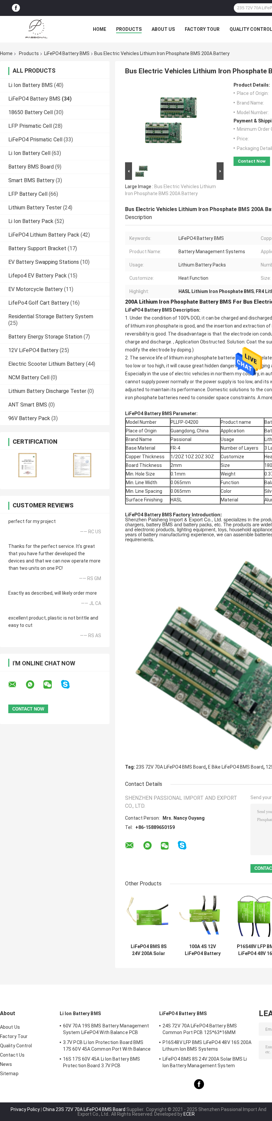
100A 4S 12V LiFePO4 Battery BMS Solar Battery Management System (203, 950)
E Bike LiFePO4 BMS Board (235, 767)
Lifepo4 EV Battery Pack (37, 275)
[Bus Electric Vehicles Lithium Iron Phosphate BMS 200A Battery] (171, 121)
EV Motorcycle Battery (35, 289)
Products (129, 29)
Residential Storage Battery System (50, 316)
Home (99, 29)
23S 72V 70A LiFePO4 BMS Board (171, 767)
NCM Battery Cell (28, 377)
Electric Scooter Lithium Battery (46, 364)
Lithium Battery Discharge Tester (47, 391)
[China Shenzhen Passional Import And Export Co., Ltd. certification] (27, 465)
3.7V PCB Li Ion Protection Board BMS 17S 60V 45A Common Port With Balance (107, 1046)
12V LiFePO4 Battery (33, 350)
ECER (189, 1114)
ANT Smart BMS (27, 405)
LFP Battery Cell (27, 194)
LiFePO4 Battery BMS (67, 53)
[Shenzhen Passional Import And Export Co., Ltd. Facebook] (16, 8)
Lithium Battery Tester (35, 207)
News (6, 1064)
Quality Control (16, 1045)
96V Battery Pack (29, 418)
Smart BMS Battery (31, 180)
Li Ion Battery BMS (30, 85)
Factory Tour (202, 29)
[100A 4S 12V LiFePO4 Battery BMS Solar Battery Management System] (202, 917)
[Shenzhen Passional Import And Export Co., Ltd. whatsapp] (34, 684)
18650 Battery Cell (30, 112)
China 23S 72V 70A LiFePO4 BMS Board (84, 1109)
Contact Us (12, 1055)
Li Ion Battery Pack (30, 221)
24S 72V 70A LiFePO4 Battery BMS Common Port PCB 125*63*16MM (200, 1029)
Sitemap (9, 1073)
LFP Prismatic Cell (30, 126)
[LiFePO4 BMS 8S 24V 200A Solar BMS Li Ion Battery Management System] (148, 917)
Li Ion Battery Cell (29, 153)
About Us (163, 29)
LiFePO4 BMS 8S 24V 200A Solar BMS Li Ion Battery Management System (149, 950)
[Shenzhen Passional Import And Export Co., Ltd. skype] (69, 684)
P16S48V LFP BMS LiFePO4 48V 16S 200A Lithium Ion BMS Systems (207, 1046)
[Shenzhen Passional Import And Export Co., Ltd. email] (16, 684)
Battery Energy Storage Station (45, 337)
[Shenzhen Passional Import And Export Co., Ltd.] (36, 29)
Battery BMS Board (31, 167)
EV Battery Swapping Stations (43, 262)
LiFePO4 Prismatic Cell (35, 139)
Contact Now (252, 161)
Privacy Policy (25, 1109)
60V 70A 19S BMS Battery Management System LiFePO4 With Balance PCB (106, 1029)
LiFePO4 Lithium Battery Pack (43, 235)
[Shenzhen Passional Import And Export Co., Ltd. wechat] (51, 684)
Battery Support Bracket (37, 248)
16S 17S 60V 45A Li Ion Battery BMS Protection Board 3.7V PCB (101, 1062)
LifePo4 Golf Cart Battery (38, 303)
